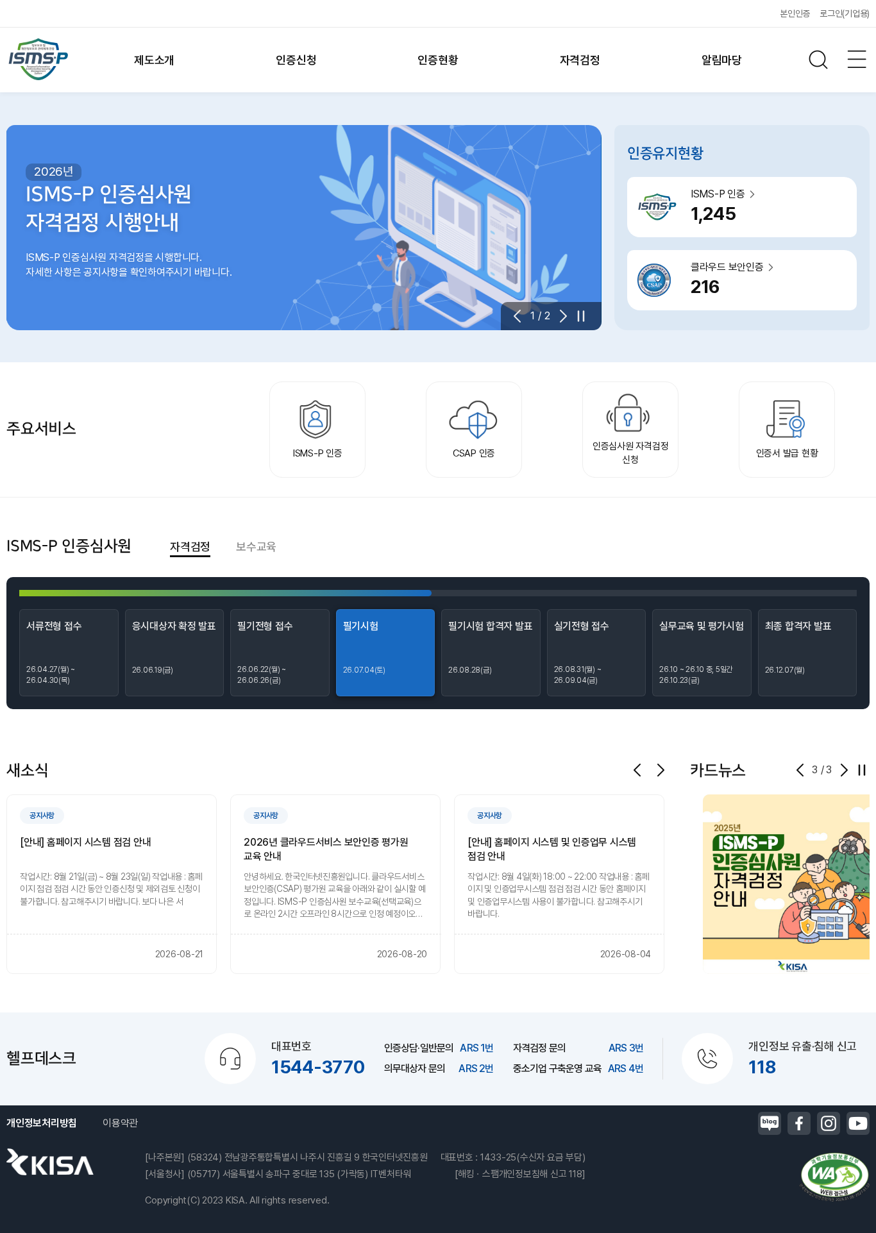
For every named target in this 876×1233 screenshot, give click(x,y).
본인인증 (795, 13)
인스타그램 (828, 1123)
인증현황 (437, 60)
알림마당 (722, 60)
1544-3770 (318, 1067)
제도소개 (154, 60)
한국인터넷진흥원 (50, 1162)
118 (761, 1067)
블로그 (769, 1123)
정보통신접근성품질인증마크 (834, 1177)
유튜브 (858, 1123)
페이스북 (799, 1123)
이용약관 (120, 1123)
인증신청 (296, 60)
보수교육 (256, 546)
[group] (111, 884)
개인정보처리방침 (41, 1123)
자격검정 (580, 60)
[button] (521, 316)
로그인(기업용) (845, 13)
